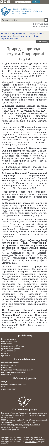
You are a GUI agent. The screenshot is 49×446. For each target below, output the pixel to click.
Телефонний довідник (10, 429)
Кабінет (36, 2)
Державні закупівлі (8, 389)
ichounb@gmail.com (14, 425)
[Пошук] (46, 20)
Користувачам (19, 33)
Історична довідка (8, 339)
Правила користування (10, 348)
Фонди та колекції (8, 351)
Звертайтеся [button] (27, 2)
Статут (4, 382)
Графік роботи (7, 344)
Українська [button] (19, 2)
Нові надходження (8, 365)
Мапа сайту (6, 374)
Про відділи (5, 355)
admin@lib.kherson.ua (31, 425)
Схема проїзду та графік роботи (14, 427)
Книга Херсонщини (21, 36)
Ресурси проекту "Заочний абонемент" (17, 370)
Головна (5, 33)
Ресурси (32, 33)
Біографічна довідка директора (13, 384)
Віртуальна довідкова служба (13, 372)
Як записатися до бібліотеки (12, 346)
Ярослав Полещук (31, 442)
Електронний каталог (10, 363)
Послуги (4, 353)
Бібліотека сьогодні (9, 341)
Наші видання (6, 367)
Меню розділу (42, 42)
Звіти (3, 386)
